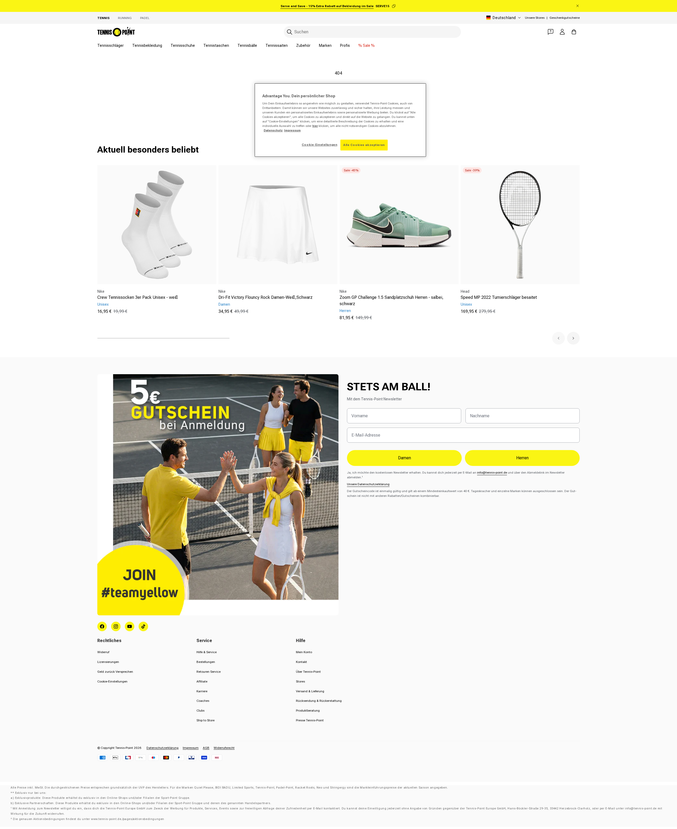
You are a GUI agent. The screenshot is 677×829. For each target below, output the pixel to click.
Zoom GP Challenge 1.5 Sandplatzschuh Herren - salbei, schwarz (391, 300)
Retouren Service (208, 672)
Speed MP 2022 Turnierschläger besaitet (499, 297)
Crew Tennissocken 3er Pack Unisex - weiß (137, 297)
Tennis (103, 18)
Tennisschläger (110, 45)
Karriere (201, 691)
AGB (206, 748)
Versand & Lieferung (310, 691)
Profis (345, 45)
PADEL (144, 18)
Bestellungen (205, 662)
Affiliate (201, 681)
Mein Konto (304, 652)
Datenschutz (273, 130)
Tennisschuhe (183, 45)
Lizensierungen (108, 662)
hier (315, 126)
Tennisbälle (247, 45)
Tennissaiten (277, 45)
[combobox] (372, 32)
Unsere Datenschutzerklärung (368, 484)
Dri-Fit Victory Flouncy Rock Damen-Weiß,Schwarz (265, 297)
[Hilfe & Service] (550, 32)
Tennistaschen (216, 45)
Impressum (191, 748)
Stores (300, 681)
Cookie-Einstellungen (112, 681)
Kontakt (301, 662)
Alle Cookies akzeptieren (364, 145)
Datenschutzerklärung (163, 748)
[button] (558, 338)
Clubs (200, 710)
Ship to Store (205, 720)
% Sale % (366, 45)
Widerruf (103, 652)
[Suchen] (289, 32)
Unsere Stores (535, 18)
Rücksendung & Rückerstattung (319, 701)
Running (125, 18)
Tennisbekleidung (147, 45)
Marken (325, 45)
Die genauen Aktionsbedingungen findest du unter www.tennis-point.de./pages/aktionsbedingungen (88, 819)
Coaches (202, 701)
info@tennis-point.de (492, 472)
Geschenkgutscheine (565, 18)
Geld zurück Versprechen (115, 672)
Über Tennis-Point (308, 672)
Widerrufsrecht (224, 748)
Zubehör (303, 45)
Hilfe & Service (206, 652)
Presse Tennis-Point (310, 720)
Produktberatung (308, 710)
